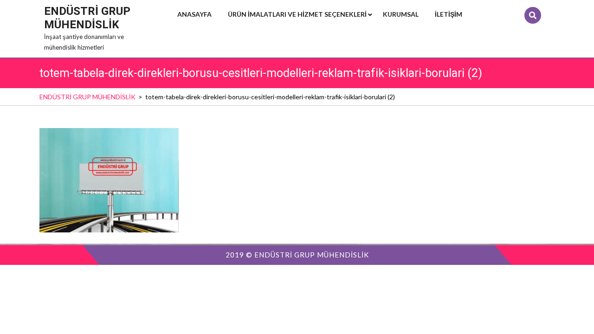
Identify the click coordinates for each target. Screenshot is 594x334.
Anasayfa (194, 14)
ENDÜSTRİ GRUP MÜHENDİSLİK (87, 18)
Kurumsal (401, 14)
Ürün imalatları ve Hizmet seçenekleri (297, 14)
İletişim (448, 14)
